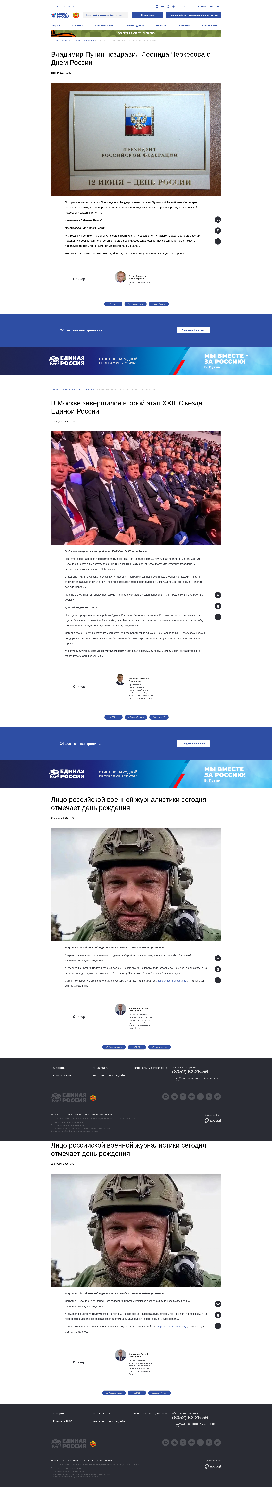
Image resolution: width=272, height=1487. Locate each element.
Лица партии (77, 26)
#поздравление (135, 304)
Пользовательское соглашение (67, 1122)
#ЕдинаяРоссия (136, 717)
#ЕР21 (113, 717)
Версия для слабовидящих (208, 6)
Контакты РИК (62, 1075)
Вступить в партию (211, 26)
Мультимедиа (184, 26)
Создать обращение (193, 330)
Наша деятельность (71, 40)
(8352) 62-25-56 (190, 1072)
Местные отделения (135, 26)
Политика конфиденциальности (67, 1125)
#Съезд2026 (159, 717)
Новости (88, 40)
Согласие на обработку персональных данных (74, 1131)
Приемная (161, 26)
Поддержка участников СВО (136, 33)
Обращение (147, 15)
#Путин (113, 304)
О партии (55, 26)
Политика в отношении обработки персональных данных (80, 1128)
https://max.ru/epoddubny (171, 980)
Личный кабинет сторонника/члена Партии (194, 15)
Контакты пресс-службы (109, 1075)
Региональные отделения (149, 1067)
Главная (55, 40)
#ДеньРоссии (158, 304)
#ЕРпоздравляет (114, 1047)
